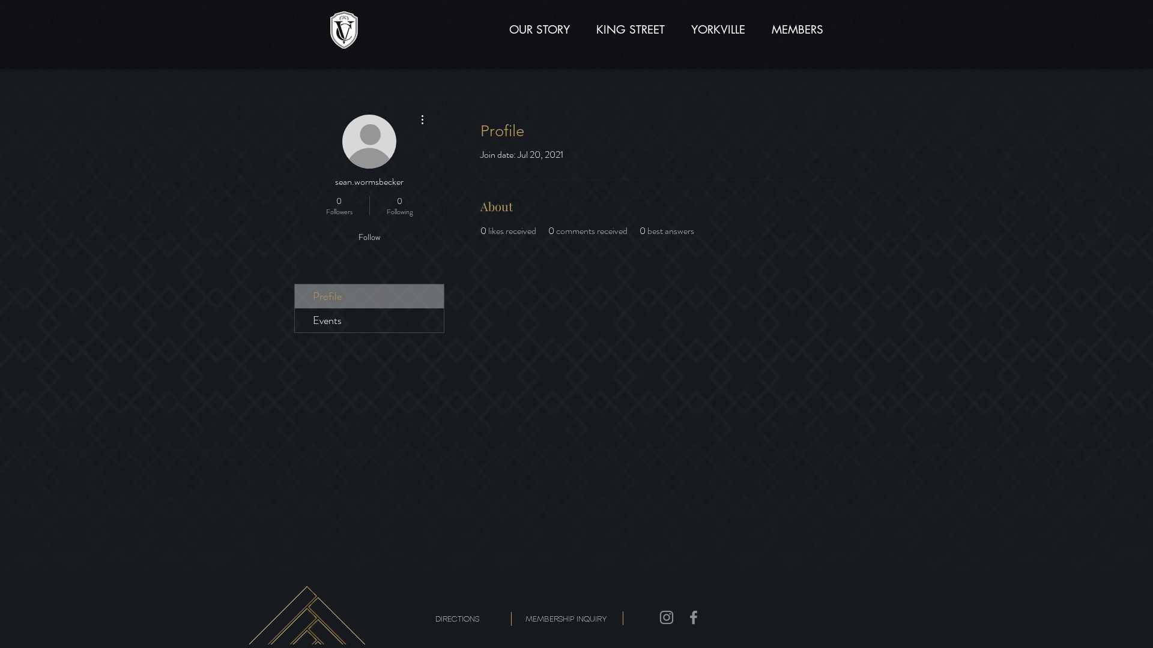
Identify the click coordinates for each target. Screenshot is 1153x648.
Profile (327, 296)
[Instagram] (667, 617)
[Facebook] (694, 617)
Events (327, 320)
